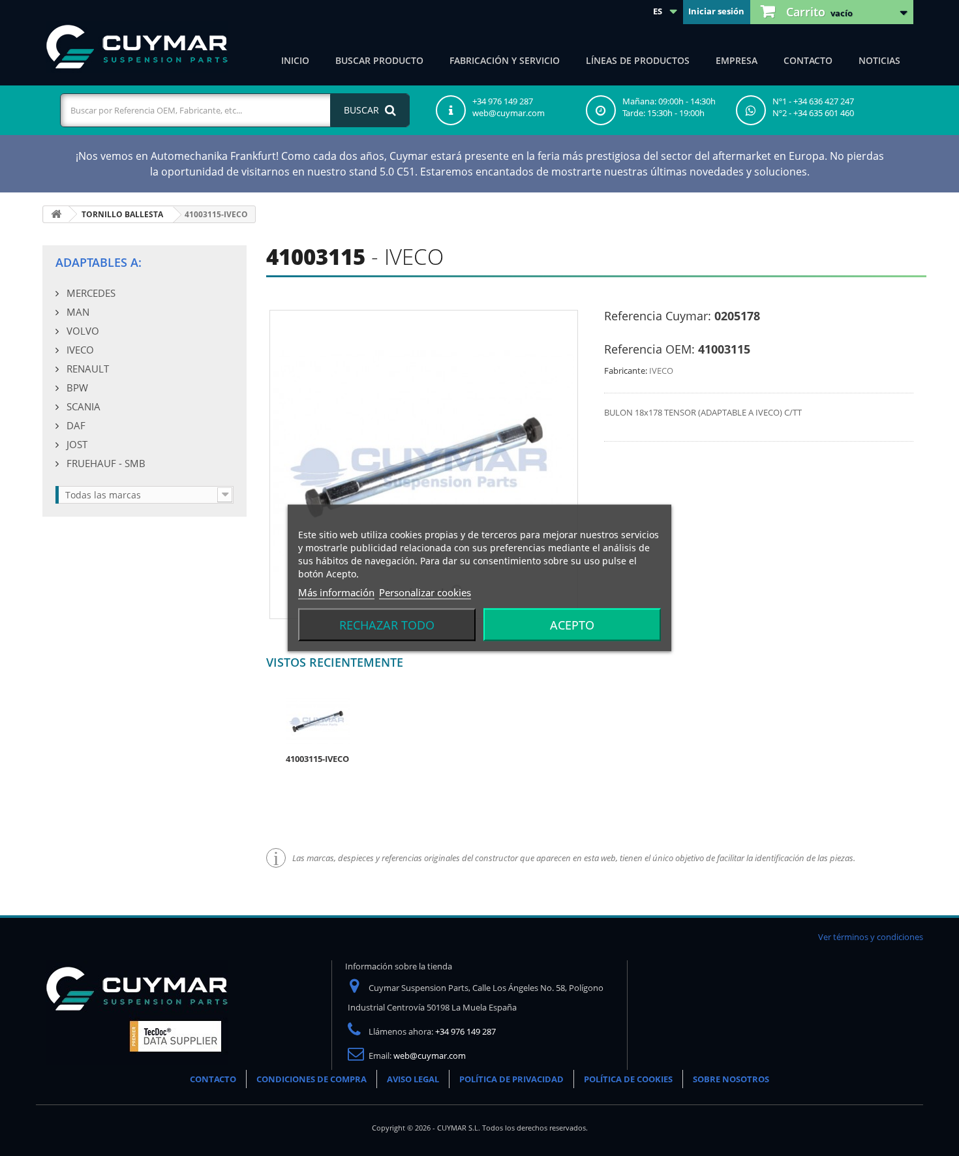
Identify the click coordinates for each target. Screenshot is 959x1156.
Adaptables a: (98, 262)
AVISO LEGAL (413, 1079)
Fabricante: (625, 370)
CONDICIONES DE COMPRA (311, 1079)
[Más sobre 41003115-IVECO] (318, 720)
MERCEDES (89, 292)
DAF (74, 425)
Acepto (572, 625)
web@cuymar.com (429, 1055)
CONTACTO (213, 1079)
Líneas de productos (638, 60)
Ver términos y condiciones (870, 937)
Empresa (736, 60)
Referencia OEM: (649, 349)
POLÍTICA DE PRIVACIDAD (511, 1079)
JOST (75, 444)
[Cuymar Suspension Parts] (137, 47)
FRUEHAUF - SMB (104, 463)
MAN (76, 311)
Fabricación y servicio (504, 60)
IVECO (79, 349)
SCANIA (82, 406)
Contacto (808, 60)
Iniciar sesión (716, 11)
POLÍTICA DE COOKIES (628, 1079)
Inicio (295, 60)
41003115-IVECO (317, 759)
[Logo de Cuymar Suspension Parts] (137, 1012)
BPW (76, 387)
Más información (336, 592)
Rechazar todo (386, 625)
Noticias (879, 60)
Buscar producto (379, 60)
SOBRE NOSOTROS (731, 1079)
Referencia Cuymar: (657, 316)
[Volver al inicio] (56, 214)
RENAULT (86, 368)
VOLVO (81, 330)
